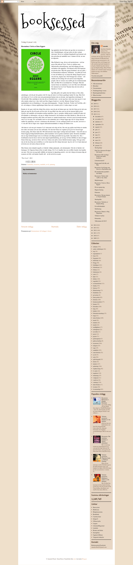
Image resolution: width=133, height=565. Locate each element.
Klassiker (95, 86)
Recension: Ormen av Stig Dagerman (102, 212)
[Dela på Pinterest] (34, 162)
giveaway (96, 295)
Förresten (97, 192)
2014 (95, 225)
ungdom (95, 373)
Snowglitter (96, 533)
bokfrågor (96, 265)
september (98, 124)
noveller (95, 332)
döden (95, 279)
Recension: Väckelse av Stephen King (101, 203)
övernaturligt (96, 389)
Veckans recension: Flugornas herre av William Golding (106, 458)
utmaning (96, 375)
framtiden (30, 164)
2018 (95, 106)
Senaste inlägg (27, 226)
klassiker (95, 306)
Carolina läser (97, 517)
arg (94, 251)
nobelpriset (96, 329)
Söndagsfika (98, 199)
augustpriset (96, 253)
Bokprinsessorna (97, 512)
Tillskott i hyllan (99, 216)
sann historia (96, 352)
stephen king (96, 369)
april (96, 137)
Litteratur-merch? (99, 160)
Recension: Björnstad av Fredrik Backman (105, 400)
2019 (95, 104)
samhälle (42, 164)
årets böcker (96, 385)
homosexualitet (97, 302)
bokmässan (96, 267)
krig (94, 309)
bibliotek (95, 260)
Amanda (105, 46)
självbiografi (96, 359)
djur (94, 277)
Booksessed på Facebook (98, 545)
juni (96, 132)
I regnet (95, 523)
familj (94, 286)
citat (94, 274)
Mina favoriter (97, 95)
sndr (74, 559)
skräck (95, 364)
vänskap (95, 382)
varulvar (95, 380)
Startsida (54, 226)
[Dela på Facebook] (32, 162)
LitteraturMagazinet (98, 526)
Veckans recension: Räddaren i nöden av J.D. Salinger (105, 478)
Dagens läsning (99, 190)
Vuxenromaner (97, 88)
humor (95, 304)
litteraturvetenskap (98, 313)
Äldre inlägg (81, 226)
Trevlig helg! (98, 148)
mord (94, 320)
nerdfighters (96, 327)
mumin (95, 323)
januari (97, 145)
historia (95, 300)
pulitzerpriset (97, 339)
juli (96, 130)
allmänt (95, 247)
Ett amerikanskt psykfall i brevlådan (102, 172)
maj (96, 135)
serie (94, 357)
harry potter (96, 297)
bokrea (95, 270)
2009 (95, 238)
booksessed (53, 22)
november (98, 119)
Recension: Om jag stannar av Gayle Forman (102, 196)
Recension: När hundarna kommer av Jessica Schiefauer (106, 439)
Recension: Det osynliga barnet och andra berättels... (102, 156)
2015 (95, 114)
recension (36, 164)
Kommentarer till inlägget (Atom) (41, 231)
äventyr (95, 387)
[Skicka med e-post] (27, 162)
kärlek (95, 311)
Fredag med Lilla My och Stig (102, 164)
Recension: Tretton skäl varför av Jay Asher (101, 177)
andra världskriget (98, 249)
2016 (95, 111)
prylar (94, 336)
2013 (95, 228)
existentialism (97, 283)
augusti (97, 127)
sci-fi (47, 164)
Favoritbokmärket (100, 206)
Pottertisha (98, 218)
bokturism (96, 272)
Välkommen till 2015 (101, 221)
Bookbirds (96, 514)
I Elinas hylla (97, 521)
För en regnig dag (100, 187)
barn (94, 256)
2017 (95, 109)
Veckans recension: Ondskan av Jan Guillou (106, 418)
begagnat (95, 258)
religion (95, 346)
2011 (95, 233)
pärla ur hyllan (97, 341)
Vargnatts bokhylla (98, 537)
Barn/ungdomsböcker (99, 93)
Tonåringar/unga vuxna (99, 90)
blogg (94, 263)
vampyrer (95, 378)
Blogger (84, 559)
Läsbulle (95, 528)
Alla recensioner (97, 84)
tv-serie (95, 371)
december (98, 116)
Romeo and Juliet (98, 530)
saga (94, 348)
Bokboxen (96, 510)
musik (95, 325)
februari (97, 143)
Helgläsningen (99, 180)
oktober (97, 122)
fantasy (95, 288)
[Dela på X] (31, 162)
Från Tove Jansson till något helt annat (103, 151)
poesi (94, 334)
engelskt (95, 281)
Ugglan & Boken (98, 535)
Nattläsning (98, 209)
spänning (52, 164)
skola (94, 362)
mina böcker (96, 318)
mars (96, 140)
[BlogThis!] (29, 162)
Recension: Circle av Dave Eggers (102, 183)
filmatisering (96, 290)
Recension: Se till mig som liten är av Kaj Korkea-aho (103, 168)
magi (94, 316)
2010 (95, 235)
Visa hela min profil (96, 76)
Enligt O (95, 519)
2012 (95, 230)
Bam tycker (96, 507)
